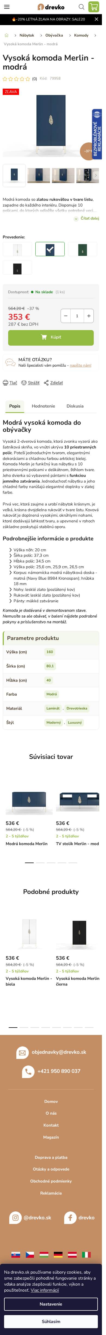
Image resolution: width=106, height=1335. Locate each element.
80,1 (50, 666)
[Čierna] (17, 267)
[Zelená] (82, 249)
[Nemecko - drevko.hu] (58, 1254)
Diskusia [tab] (75, 406)
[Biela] (17, 249)
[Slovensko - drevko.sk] (15, 1254)
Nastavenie (51, 1304)
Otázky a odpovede (51, 1169)
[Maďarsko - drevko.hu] (44, 1254)
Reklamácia (51, 1193)
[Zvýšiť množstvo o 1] (88, 316)
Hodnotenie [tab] (43, 406)
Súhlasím (51, 1322)
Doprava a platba (51, 1157)
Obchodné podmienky (51, 1181)
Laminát (53, 708)
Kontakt (51, 1125)
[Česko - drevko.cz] (30, 1254)
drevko (87, 1217)
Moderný (53, 722)
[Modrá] (50, 249)
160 (49, 651)
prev (5, 796)
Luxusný (75, 722)
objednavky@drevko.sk (59, 1051)
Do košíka (51, 338)
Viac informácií (45, 1290)
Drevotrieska (77, 708)
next (96, 796)
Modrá (51, 694)
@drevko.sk (37, 1217)
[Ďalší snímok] (96, 175)
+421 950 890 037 (59, 1070)
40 (48, 680)
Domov (51, 1101)
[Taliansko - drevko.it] (86, 1254)
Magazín (51, 1137)
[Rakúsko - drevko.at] (72, 1254)
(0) (34, 79)
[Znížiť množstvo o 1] (65, 316)
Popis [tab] (14, 406)
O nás (51, 1113)
